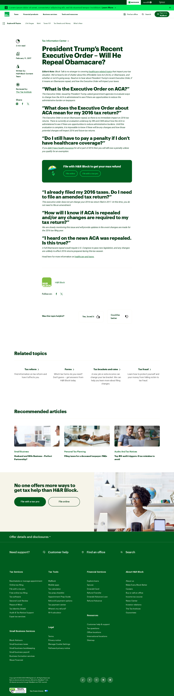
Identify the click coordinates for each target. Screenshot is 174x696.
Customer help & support (98, 624)
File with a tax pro (90, 173)
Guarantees (131, 612)
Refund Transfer (94, 593)
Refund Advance (94, 601)
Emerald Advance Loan (97, 597)
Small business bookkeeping (22, 648)
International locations (97, 636)
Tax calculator (54, 589)
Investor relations (133, 604)
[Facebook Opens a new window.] (89, 680)
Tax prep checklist (56, 593)
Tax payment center (57, 604)
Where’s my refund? (57, 608)
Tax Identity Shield (17, 608)
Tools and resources (70, 14)
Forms (68, 369)
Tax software (15, 597)
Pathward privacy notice (59, 648)
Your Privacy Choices (36, 691)
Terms (51, 636)
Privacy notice (54, 640)
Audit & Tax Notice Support (21, 612)
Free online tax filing (18, 593)
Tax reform (31, 369)
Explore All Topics (14, 23)
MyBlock (52, 581)
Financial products (30, 14)
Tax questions (93, 628)
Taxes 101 (47, 23)
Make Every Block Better (136, 585)
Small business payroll (19, 652)
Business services (50, 14)
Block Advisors (16, 640)
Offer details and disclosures (29, 537)
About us (130, 581)
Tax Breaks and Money (62, 23)
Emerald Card (93, 589)
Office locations (94, 632)
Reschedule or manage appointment (25, 581)
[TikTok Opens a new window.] (83, 680)
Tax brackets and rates (106, 369)
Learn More (108, 8)
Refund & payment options (60, 601)
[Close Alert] (170, 7)
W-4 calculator (54, 612)
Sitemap (90, 640)
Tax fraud (143, 369)
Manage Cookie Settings (59, 644)
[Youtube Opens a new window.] (103, 680)
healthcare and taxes (84, 256)
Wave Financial (16, 660)
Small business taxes (18, 644)
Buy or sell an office (134, 593)
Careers (129, 589)
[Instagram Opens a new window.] (96, 680)
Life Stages (29, 23)
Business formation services (22, 656)
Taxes (16, 14)
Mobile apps (53, 585)
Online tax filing (16, 585)
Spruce (90, 585)
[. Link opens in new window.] (17, 691)
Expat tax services (17, 616)
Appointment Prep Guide (59, 597)
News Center (131, 601)
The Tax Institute (24, 92)
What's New (78, 23)
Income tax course (134, 597)
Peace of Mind (15, 604)
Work (38, 23)
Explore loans (93, 581)
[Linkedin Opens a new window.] (110, 680)
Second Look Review (18, 601)
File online (70, 173)
